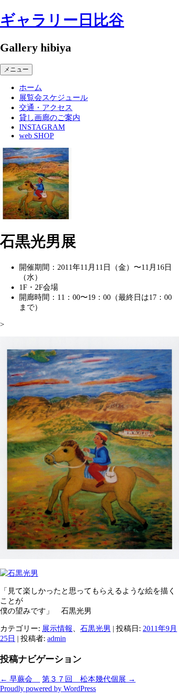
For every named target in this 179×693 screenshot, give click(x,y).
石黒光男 (95, 628)
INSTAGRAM (42, 127)
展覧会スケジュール (53, 97)
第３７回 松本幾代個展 (89, 679)
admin (56, 638)
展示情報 (57, 628)
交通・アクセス (46, 107)
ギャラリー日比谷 (62, 20)
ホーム (30, 87)
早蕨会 (20, 679)
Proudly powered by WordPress (48, 688)
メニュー (16, 69)
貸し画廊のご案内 (49, 117)
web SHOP (36, 136)
